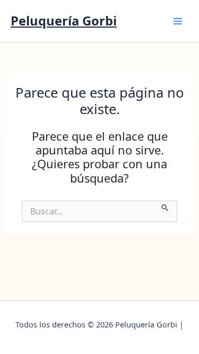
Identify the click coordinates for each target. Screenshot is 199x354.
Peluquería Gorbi (64, 20)
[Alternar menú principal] (177, 20)
